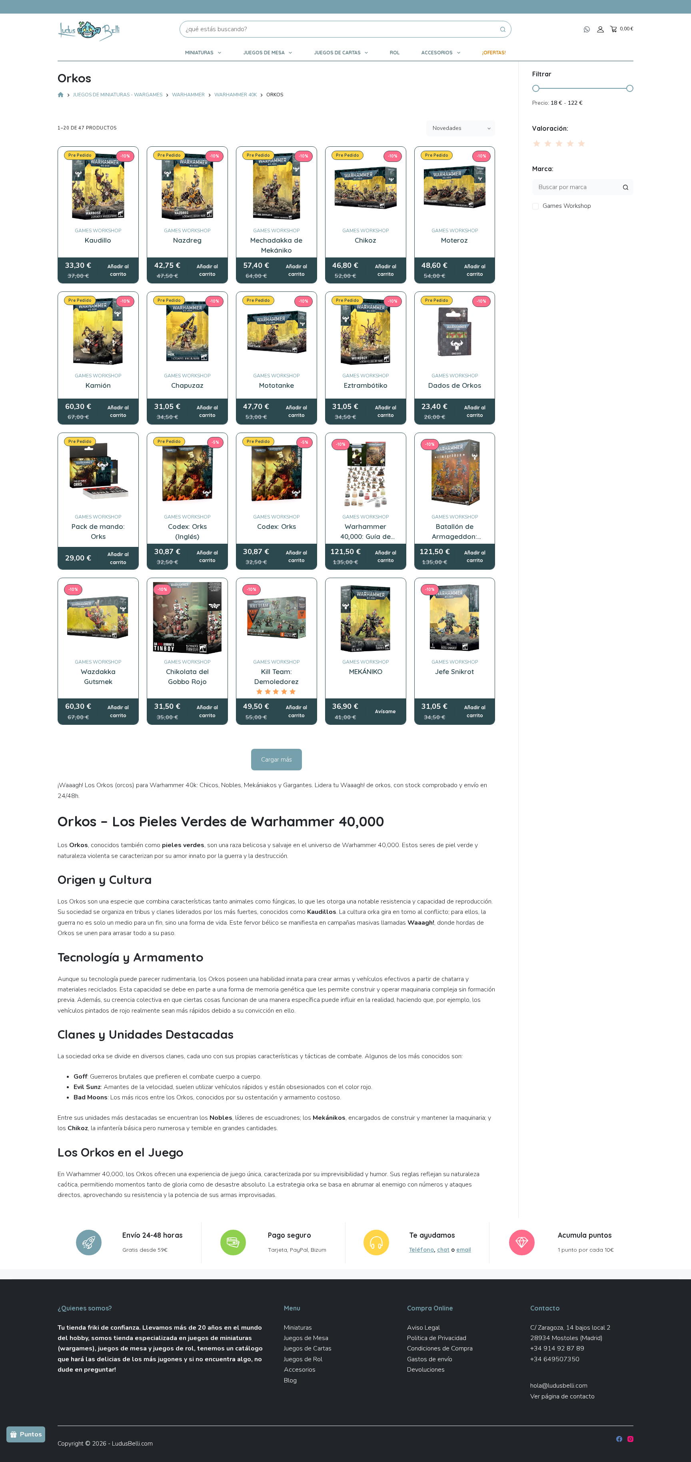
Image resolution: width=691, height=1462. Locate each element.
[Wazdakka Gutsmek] (98, 618)
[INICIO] (61, 95)
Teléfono (421, 1249)
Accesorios (437, 53)
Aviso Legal (423, 1327)
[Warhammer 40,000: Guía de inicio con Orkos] (366, 473)
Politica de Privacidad (436, 1338)
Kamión (98, 385)
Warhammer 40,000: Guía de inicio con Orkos (365, 536)
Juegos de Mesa (264, 53)
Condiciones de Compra (440, 1348)
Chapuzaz (187, 385)
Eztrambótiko (365, 385)
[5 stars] (581, 143)
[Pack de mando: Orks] (98, 473)
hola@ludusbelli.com (558, 1385)
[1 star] (537, 143)
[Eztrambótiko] (366, 332)
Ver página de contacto (562, 1396)
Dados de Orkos (454, 385)
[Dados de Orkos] (455, 332)
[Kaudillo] (98, 187)
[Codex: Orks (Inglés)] (187, 473)
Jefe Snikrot (454, 671)
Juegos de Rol (303, 1359)
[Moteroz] (455, 187)
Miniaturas (199, 53)
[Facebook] (619, 1439)
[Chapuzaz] (187, 332)
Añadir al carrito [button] (118, 270)
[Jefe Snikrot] (455, 618)
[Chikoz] (366, 187)
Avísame (385, 711)
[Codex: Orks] (276, 473)
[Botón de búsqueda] (503, 29)
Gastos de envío (429, 1359)
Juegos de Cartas (337, 53)
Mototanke (276, 385)
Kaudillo (98, 240)
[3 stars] (559, 143)
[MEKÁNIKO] (366, 618)
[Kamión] (98, 332)
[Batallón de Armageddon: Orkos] (455, 473)
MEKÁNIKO (365, 671)
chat (443, 1249)
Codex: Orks (276, 526)
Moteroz (454, 240)
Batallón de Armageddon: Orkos (454, 536)
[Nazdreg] (187, 187)
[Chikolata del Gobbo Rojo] (187, 618)
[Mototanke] (276, 332)
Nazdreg (187, 240)
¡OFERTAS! (494, 53)
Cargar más (276, 760)
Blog (290, 1380)
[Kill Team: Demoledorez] (276, 618)
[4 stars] (570, 143)
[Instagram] (630, 1439)
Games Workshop (98, 230)
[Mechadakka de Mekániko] (276, 187)
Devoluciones (426, 1369)
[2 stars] (547, 143)
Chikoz (365, 240)
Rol (394, 53)
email (463, 1249)
